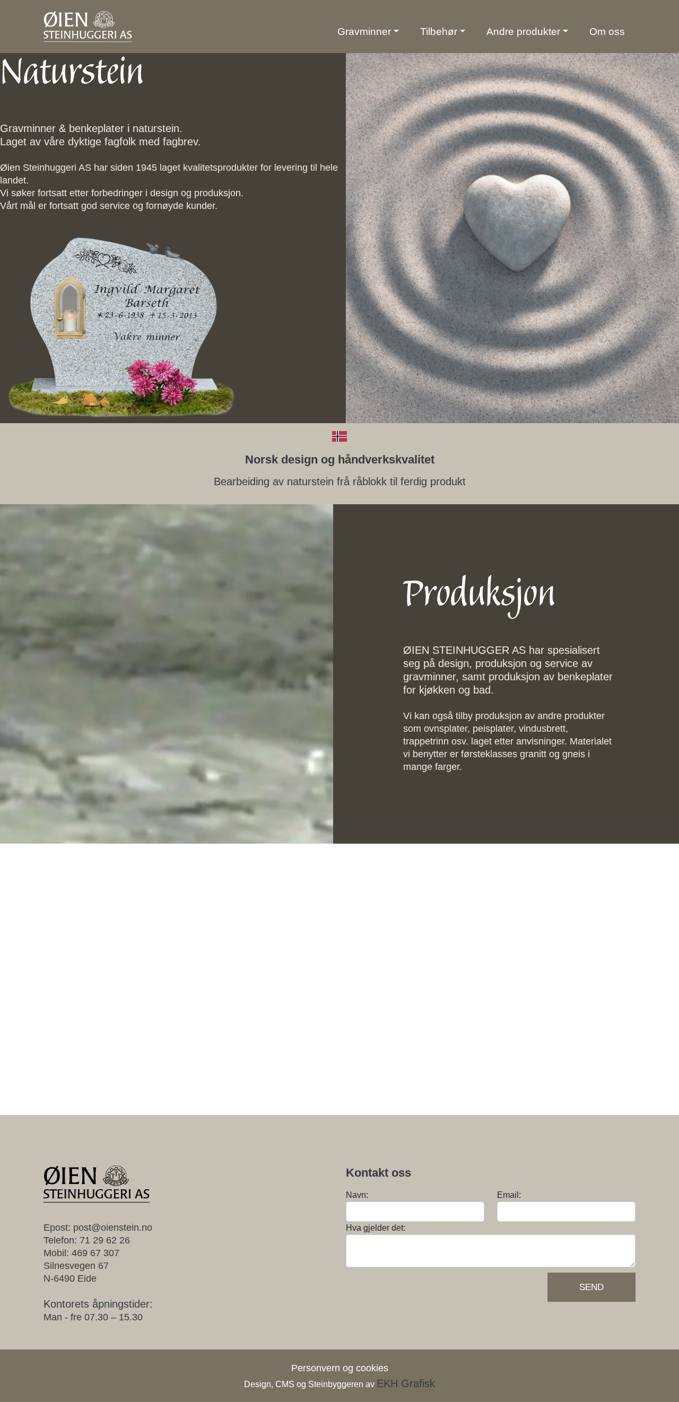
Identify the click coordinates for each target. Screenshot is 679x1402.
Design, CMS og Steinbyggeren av (339, 1384)
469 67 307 (95, 1253)
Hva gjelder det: (375, 1227)
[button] (368, 31)
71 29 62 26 (105, 1240)
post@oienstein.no (112, 1227)
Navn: (357, 1194)
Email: (509, 1194)
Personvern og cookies (339, 1368)
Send (591, 1287)
